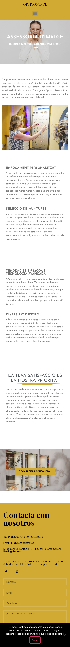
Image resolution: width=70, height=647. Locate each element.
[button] (35, 13)
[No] (64, 634)
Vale (35, 640)
